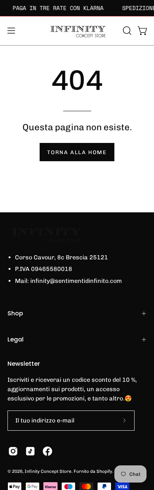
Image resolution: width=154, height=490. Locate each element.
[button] (126, 30)
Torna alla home (77, 152)
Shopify (104, 471)
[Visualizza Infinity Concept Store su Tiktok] (30, 451)
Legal (15, 339)
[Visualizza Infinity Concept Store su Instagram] (13, 451)
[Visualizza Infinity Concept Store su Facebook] (47, 451)
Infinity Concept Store (48, 471)
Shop (15, 313)
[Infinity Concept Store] (77, 31)
